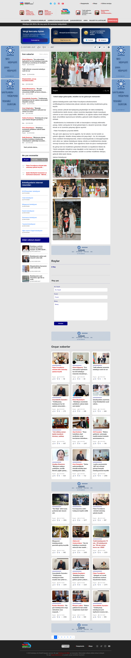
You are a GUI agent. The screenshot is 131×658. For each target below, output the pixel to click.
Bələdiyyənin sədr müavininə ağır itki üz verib (37, 267)
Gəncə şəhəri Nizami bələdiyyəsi (32, 230)
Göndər (60, 323)
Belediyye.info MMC (64, 653)
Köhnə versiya (106, 3)
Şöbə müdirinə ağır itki (37, 276)
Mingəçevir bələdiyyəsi (29, 198)
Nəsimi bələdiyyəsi (28, 204)
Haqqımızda (85, 3)
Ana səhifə (25, 20)
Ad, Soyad (57, 286)
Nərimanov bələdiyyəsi (29, 211)
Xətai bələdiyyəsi (27, 191)
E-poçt (56, 294)
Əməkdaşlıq (112, 20)
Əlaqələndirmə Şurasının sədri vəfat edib (38, 257)
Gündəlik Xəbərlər (38, 20)
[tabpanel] (80, 250)
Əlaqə (95, 3)
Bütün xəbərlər (44, 54)
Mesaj (55, 301)
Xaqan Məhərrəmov (56, 655)
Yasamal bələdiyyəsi (28, 217)
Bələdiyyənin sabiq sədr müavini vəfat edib (38, 247)
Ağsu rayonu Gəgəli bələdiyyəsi (32, 224)
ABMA (86, 20)
